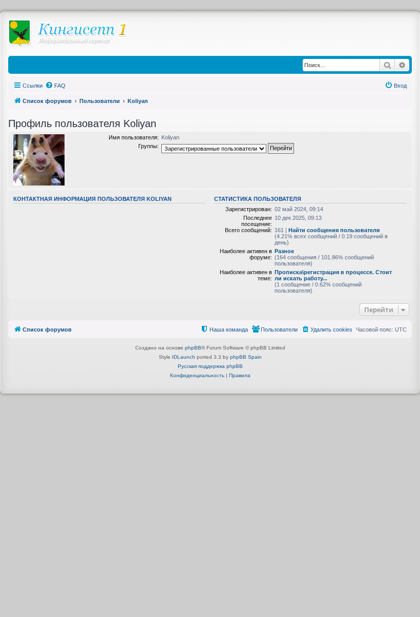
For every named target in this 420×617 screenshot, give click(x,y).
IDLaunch (183, 357)
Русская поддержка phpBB (210, 366)
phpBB (193, 348)
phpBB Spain (246, 357)
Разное (284, 251)
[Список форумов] (72, 36)
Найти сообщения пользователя (334, 230)
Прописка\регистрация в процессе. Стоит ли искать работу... (333, 275)
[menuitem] (55, 85)
